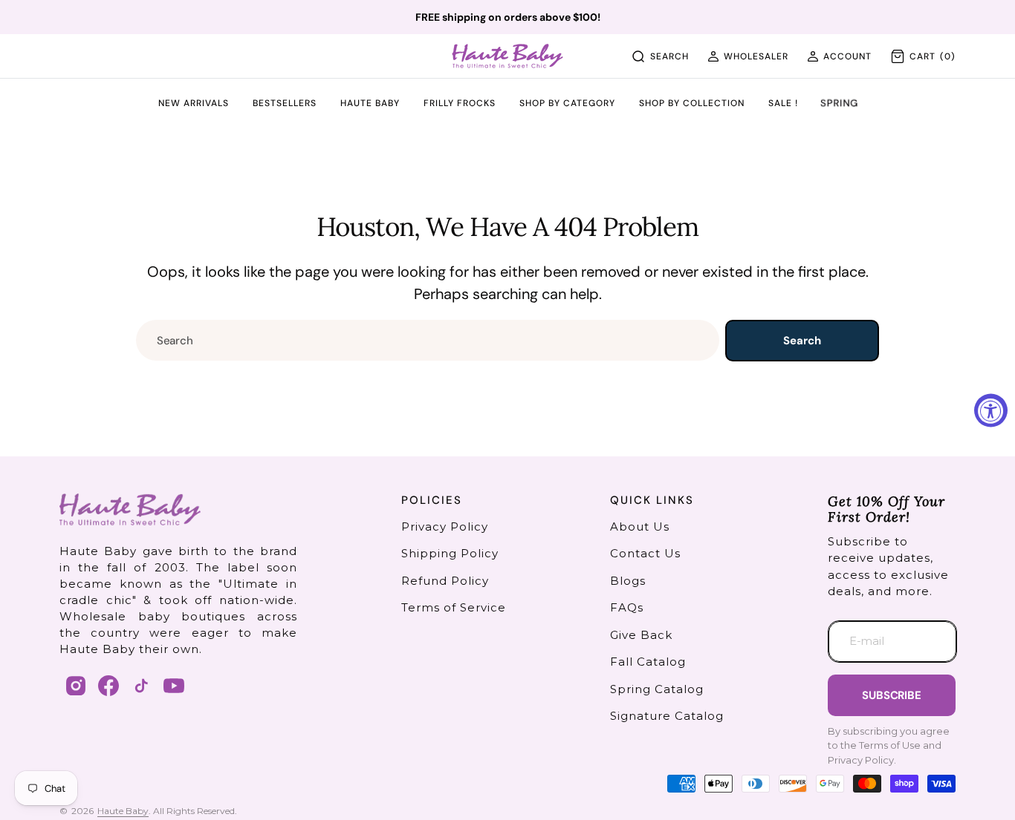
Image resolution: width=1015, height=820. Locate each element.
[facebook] (108, 685)
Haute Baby (123, 810)
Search (801, 340)
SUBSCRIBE (891, 695)
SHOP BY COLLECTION (692, 104)
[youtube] (174, 685)
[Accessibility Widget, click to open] (991, 410)
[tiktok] (141, 685)
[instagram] (75, 685)
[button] (747, 56)
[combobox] (427, 340)
